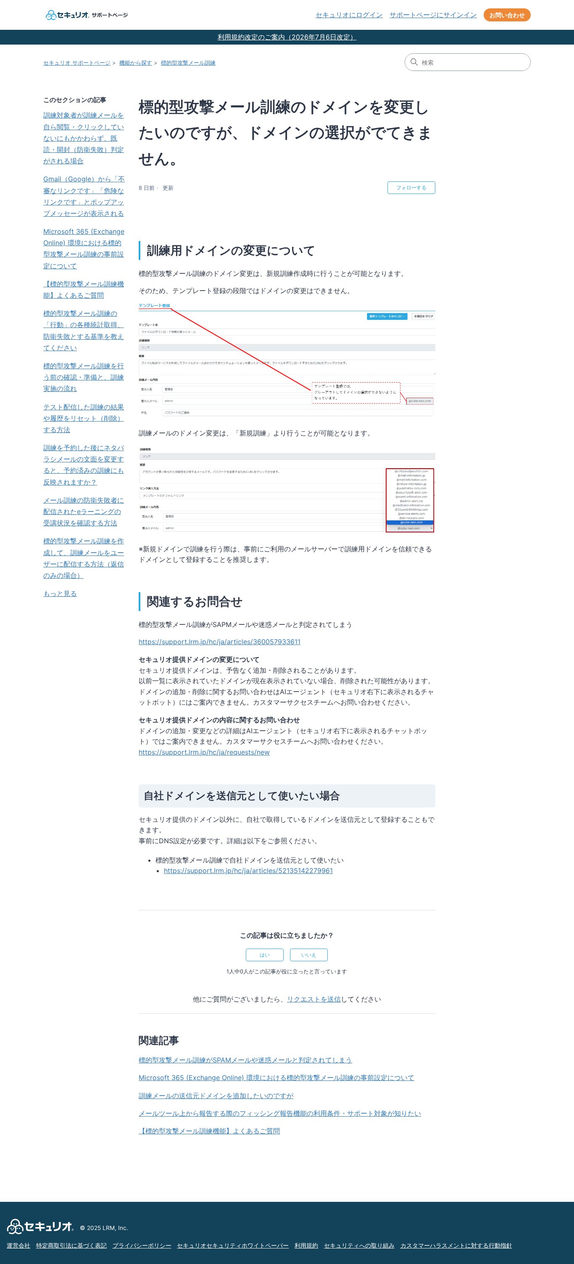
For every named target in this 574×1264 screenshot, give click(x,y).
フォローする (411, 187)
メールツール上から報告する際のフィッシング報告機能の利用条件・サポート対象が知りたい (280, 1113)
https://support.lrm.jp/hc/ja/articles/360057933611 (219, 641)
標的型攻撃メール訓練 (188, 62)
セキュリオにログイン (349, 14)
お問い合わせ (507, 14)
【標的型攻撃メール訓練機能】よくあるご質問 (83, 289)
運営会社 (18, 1245)
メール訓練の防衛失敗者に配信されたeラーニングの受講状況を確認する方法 (83, 511)
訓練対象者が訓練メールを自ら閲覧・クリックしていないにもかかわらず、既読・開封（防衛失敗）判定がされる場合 (83, 138)
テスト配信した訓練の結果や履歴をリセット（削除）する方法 (83, 418)
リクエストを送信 (314, 999)
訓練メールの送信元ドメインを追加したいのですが (216, 1095)
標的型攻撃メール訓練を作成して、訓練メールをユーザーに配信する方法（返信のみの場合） (83, 558)
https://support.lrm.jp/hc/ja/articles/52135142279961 (248, 870)
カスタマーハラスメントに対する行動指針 (456, 1245)
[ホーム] (85, 15)
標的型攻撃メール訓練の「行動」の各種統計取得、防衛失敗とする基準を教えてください (83, 330)
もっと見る (60, 593)
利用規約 (306, 1245)
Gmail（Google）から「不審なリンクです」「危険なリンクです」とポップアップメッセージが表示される (84, 196)
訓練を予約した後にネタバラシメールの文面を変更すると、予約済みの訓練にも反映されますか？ (83, 464)
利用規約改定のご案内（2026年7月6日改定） (287, 37)
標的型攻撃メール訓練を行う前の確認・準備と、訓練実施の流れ (83, 377)
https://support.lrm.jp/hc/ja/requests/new (204, 752)
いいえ (308, 955)
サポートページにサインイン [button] (433, 14)
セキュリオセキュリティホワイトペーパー (233, 1245)
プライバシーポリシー (142, 1245)
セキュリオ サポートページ (77, 62)
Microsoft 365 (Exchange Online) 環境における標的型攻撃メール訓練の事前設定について (83, 248)
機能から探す (135, 62)
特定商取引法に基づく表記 (71, 1245)
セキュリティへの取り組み (359, 1245)
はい (265, 955)
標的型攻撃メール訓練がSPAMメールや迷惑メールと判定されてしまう (245, 1060)
